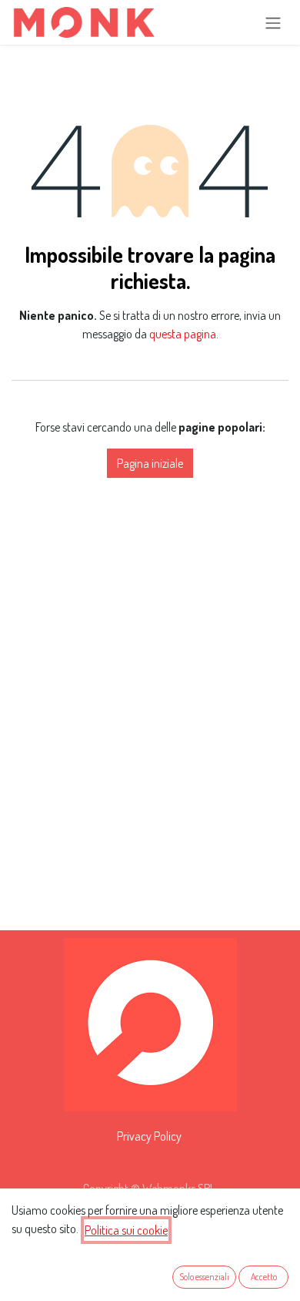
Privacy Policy (149, 1136)
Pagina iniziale (150, 463)
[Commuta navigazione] (273, 22)
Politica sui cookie (126, 1230)
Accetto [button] (264, 1277)
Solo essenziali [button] (204, 1277)
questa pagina (182, 333)
